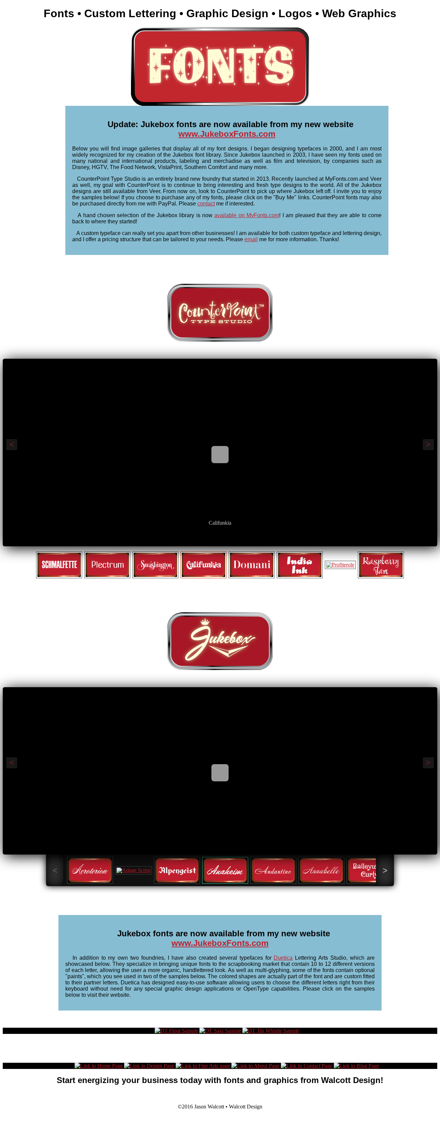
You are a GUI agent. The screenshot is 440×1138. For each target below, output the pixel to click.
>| (233, 539)
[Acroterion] (90, 870)
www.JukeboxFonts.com (226, 133)
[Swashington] (155, 564)
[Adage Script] (133, 870)
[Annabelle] (321, 870)
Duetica (283, 958)
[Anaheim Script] (220, 839)
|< (206, 539)
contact (206, 204)
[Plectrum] (107, 564)
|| (220, 539)
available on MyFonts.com (246, 215)
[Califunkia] (220, 511)
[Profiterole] (340, 565)
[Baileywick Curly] (369, 870)
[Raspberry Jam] (381, 564)
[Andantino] (273, 870)
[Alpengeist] (177, 870)
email (251, 239)
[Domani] (252, 564)
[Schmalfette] (59, 564)
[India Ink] (300, 564)
